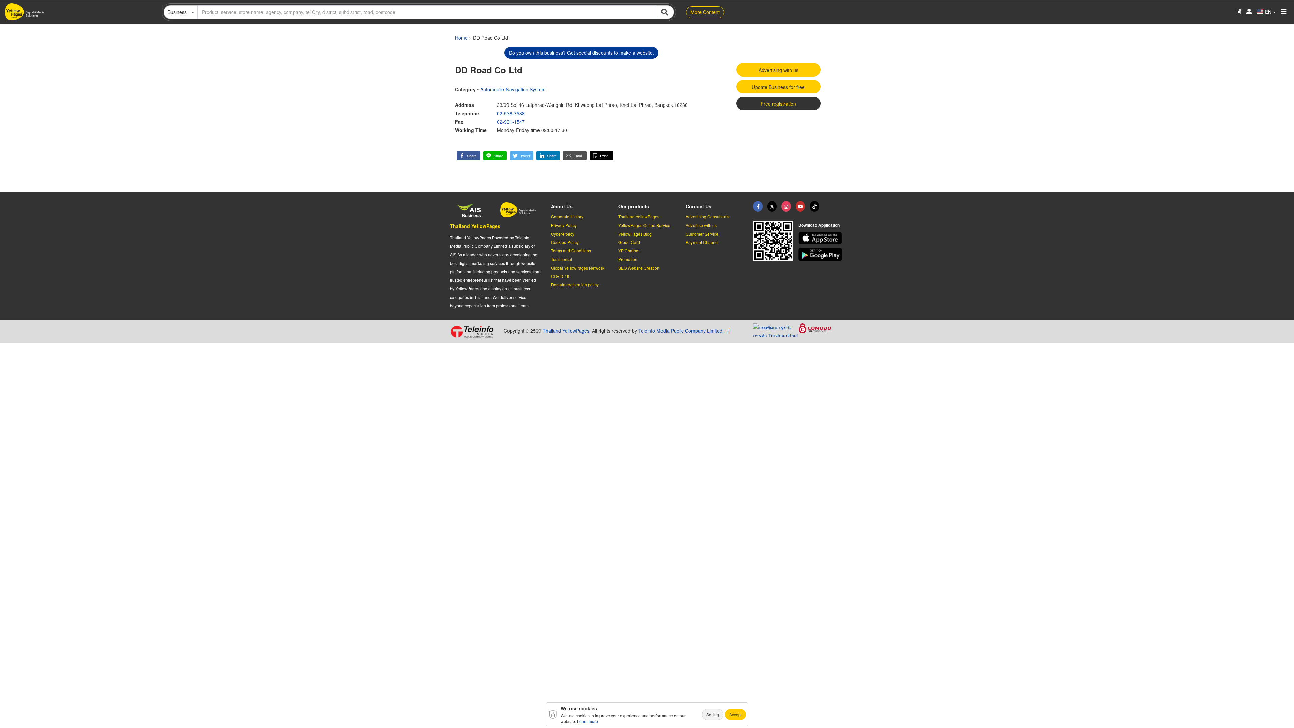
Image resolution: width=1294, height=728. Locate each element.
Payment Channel (702, 242)
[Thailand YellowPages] (772, 206)
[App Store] (821, 238)
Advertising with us (778, 70)
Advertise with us (701, 225)
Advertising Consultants (707, 216)
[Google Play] (821, 254)
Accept (735, 714)
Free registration (778, 103)
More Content (705, 12)
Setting (712, 714)
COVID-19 (560, 276)
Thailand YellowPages (475, 226)
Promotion (627, 259)
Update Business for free (778, 87)
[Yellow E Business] (758, 206)
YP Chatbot (628, 250)
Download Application (819, 225)
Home (461, 37)
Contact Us (698, 206)
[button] (468, 155)
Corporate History (567, 216)
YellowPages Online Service (644, 225)
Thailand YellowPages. (567, 330)
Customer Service (702, 234)
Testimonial (561, 259)
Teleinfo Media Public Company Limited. (681, 330)
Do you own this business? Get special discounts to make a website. (581, 52)
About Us (562, 206)
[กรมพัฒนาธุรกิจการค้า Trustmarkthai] (776, 329)
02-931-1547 (511, 121)
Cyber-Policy (562, 234)
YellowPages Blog (635, 234)
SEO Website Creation (638, 268)
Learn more (587, 721)
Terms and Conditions (571, 250)
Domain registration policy (575, 284)
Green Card (629, 242)
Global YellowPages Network (577, 268)
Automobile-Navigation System (513, 89)
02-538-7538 (511, 113)
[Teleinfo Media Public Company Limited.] (474, 331)
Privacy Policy (564, 225)
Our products (633, 206)
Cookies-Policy (565, 242)
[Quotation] (1239, 12)
